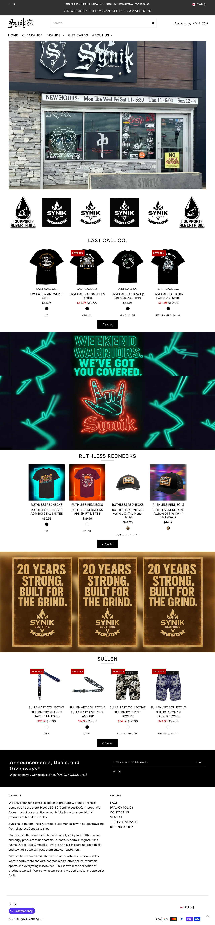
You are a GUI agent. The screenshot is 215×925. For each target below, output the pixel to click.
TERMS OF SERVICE (124, 760)
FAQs (113, 741)
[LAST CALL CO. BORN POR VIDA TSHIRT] (168, 205)
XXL (137, 473)
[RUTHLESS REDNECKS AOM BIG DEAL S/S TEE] (46, 421)
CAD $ (201, 4)
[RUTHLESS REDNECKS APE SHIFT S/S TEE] (87, 421)
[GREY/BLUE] (46, 665)
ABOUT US (100, 35)
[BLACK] (46, 247)
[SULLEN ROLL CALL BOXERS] (128, 623)
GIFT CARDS (78, 35)
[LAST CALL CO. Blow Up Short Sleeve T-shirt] (128, 205)
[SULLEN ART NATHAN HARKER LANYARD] (46, 623)
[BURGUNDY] (87, 463)
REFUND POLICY (121, 765)
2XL (90, 254)
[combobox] (100, 23)
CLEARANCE (32, 35)
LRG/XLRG (130, 473)
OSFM (46, 672)
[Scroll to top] (208, 916)
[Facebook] (9, 4)
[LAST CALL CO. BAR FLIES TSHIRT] (87, 205)
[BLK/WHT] (128, 665)
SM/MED (119, 473)
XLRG (84, 254)
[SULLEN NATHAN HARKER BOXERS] (168, 623)
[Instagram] (13, 4)
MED (122, 254)
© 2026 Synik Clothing (24, 857)
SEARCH (116, 756)
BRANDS (54, 35)
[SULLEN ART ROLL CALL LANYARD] (87, 623)
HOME (13, 35)
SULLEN (107, 597)
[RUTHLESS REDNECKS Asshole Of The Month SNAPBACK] (168, 421)
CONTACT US (119, 751)
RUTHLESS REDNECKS (107, 394)
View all (107, 263)
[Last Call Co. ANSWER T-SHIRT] (46, 205)
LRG (46, 254)
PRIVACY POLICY (121, 746)
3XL (133, 254)
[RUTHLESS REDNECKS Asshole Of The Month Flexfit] (128, 421)
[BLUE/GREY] (168, 665)
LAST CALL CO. (107, 179)
